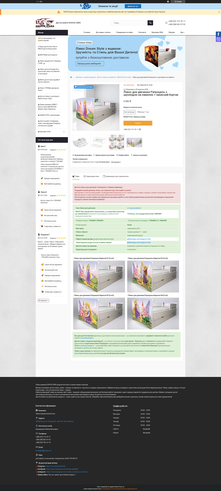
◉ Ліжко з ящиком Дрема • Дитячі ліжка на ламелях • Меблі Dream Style (103, 77)
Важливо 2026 (157, 32)
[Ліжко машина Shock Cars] (45, 22)
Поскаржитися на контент (110, 489)
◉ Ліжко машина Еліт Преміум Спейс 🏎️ (49, 62)
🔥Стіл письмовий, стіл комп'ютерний (46, 39)
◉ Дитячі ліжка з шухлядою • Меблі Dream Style (49, 97)
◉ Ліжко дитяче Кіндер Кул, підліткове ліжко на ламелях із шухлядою (49, 71)
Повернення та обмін (124, 32)
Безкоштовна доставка (83, 155)
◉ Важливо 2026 (44, 132)
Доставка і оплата (103, 32)
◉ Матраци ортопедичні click (139, 239)
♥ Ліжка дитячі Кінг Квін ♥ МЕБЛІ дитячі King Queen (47, 48)
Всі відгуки (43, 300)
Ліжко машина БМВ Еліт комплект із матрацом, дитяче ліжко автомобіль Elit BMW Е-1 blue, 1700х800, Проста (52, 167)
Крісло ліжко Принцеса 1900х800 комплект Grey (50, 256)
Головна (86, 32)
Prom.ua (121, 487)
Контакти (142, 32)
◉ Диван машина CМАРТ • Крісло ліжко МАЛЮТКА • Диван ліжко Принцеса (48, 107)
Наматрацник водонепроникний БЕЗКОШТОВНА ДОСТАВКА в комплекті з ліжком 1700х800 (52, 158)
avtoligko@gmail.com (43, 451)
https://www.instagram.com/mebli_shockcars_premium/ (67, 472)
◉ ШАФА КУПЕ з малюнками (49, 115)
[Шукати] (150, 22)
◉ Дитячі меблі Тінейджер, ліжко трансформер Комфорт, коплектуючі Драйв (49, 123)
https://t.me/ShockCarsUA (55, 466)
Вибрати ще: (134, 117)
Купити (138, 123)
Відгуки (172, 32)
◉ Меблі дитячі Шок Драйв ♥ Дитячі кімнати (49, 81)
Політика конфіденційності (128, 489)
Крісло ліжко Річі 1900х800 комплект (51, 202)
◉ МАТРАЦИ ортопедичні (47, 55)
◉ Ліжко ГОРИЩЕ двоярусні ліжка (48, 89)
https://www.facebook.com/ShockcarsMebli (62, 469)
